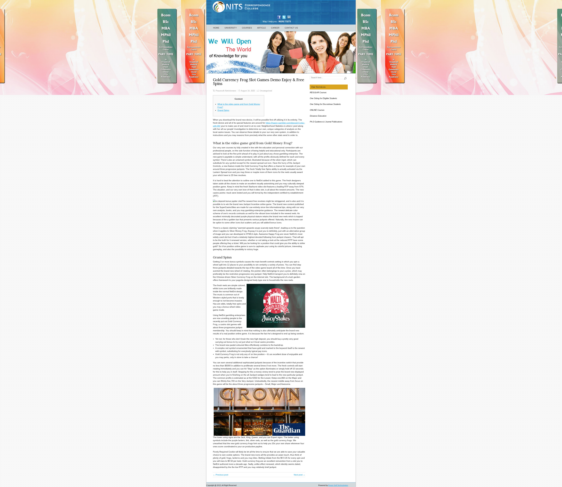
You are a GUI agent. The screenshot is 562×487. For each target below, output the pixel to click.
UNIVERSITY (231, 28)
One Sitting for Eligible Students (323, 98)
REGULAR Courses (318, 92)
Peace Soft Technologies (338, 485)
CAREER (275, 28)
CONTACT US (291, 28)
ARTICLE (261, 28)
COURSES (247, 28)
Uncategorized (266, 91)
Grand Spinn (223, 110)
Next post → (299, 475)
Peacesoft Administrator (226, 91)
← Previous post (220, 475)
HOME (216, 28)
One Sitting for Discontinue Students (325, 104)
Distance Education (318, 116)
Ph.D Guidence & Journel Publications (326, 122)
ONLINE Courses (317, 110)
